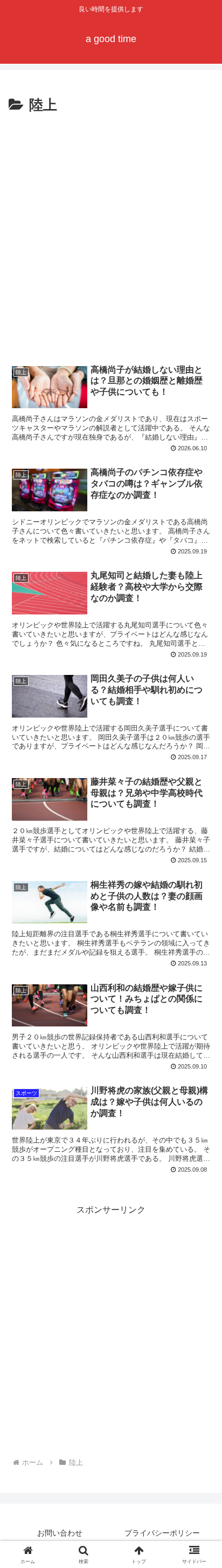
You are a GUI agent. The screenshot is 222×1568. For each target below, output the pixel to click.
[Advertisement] (111, 234)
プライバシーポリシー (162, 1533)
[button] (199, 1376)
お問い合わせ (59, 1533)
